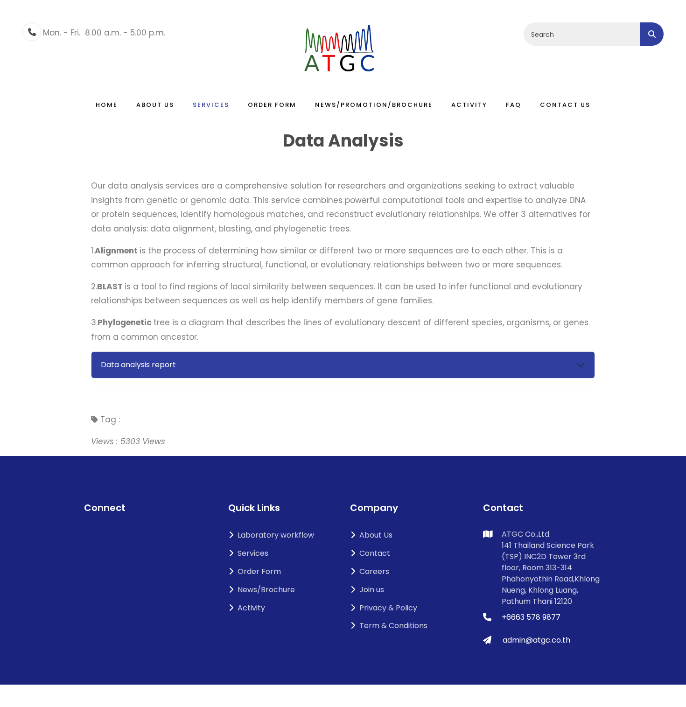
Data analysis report (138, 364)
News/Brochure (266, 589)
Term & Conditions (393, 625)
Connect (105, 507)
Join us (371, 589)
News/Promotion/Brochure (374, 104)
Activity (469, 104)
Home (107, 104)
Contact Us (565, 104)
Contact (374, 553)
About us (155, 104)
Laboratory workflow (276, 535)
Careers (374, 571)
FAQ (513, 104)
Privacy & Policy (388, 607)
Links (491, 663)
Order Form (272, 104)
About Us (375, 535)
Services (211, 104)
